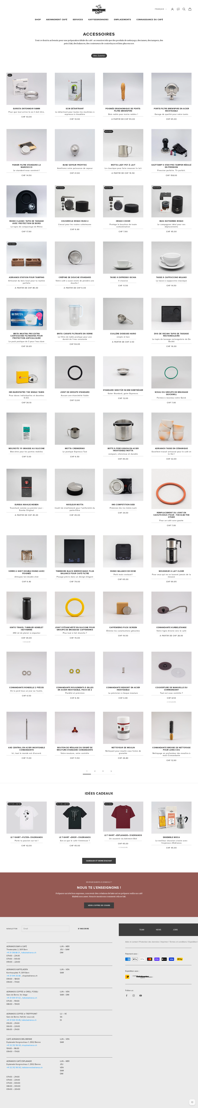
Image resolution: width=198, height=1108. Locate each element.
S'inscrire (83, 928)
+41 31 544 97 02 (13, 997)
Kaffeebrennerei (98, 19)
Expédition (192, 941)
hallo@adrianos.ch (28, 952)
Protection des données (149, 941)
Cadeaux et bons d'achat (99, 860)
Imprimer (164, 941)
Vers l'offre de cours (99, 905)
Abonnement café (56, 19)
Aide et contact (131, 941)
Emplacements (122, 19)
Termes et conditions (178, 941)
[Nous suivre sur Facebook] (126, 995)
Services (78, 19)
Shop (38, 19)
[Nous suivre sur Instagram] (133, 995)
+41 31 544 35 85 (13, 1020)
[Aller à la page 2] (111, 771)
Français (159, 9)
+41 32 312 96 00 (13, 1045)
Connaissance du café (149, 19)
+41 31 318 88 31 (13, 952)
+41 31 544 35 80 (13, 975)
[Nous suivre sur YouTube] (140, 995)
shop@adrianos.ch (29, 1045)
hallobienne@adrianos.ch (32, 1067)
